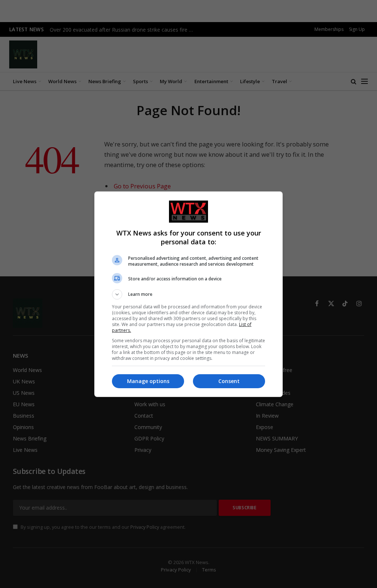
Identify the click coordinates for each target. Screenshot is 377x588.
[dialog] (188, 294)
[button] (188, 294)
